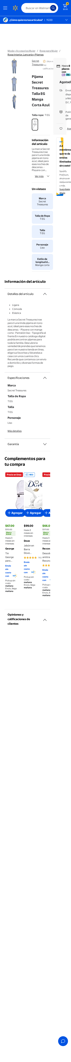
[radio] (35, 125)
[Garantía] (45, 444)
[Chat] (63, 1041)
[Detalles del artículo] (45, 294)
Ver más (39, 176)
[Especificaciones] (45, 378)
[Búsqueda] (53, 8)
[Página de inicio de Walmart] (15, 8)
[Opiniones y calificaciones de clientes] (45, 618)
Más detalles (15, 430)
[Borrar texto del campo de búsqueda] (48, 8)
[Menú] (6, 8)
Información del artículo (25, 281)
